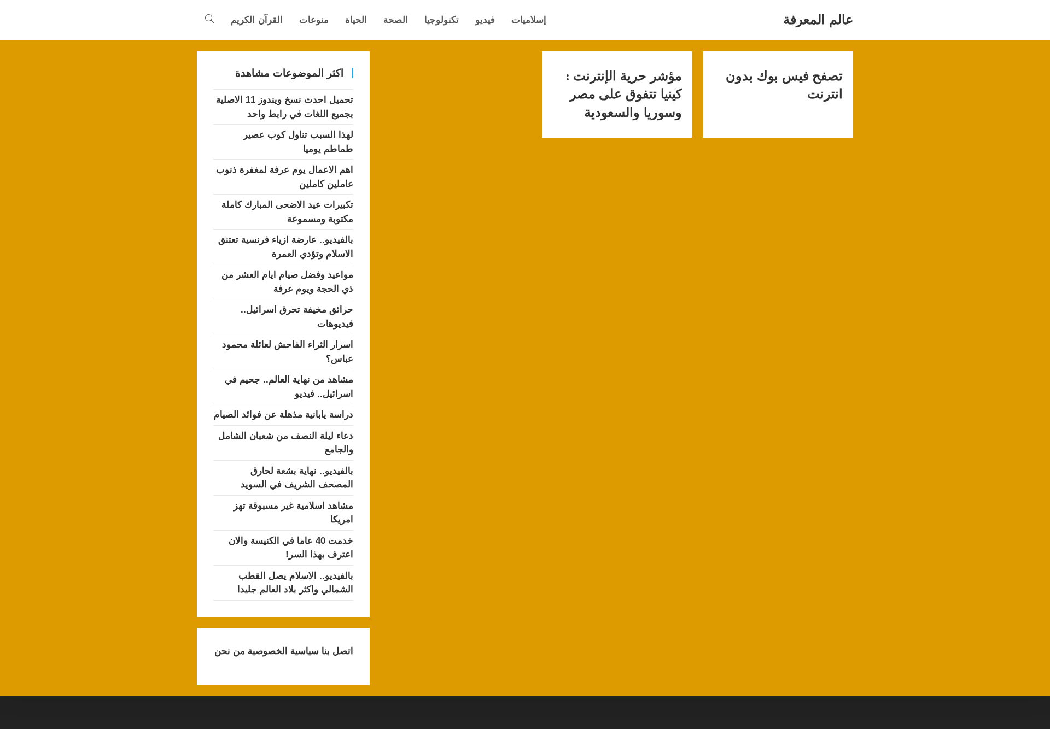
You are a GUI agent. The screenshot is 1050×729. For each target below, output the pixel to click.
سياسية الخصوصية (282, 651)
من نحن (229, 651)
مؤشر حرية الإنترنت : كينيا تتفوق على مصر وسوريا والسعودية (623, 94)
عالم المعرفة (818, 19)
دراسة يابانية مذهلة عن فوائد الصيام (283, 414)
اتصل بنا (336, 651)
